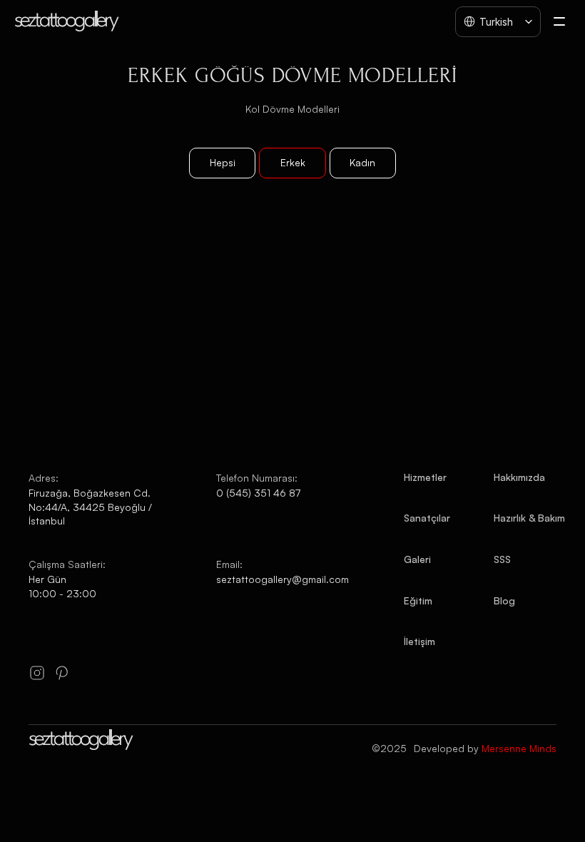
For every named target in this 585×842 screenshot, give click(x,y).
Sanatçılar (427, 518)
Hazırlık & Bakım (529, 518)
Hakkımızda (519, 477)
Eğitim (418, 600)
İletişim (419, 641)
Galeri (417, 559)
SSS (502, 559)
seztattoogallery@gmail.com (282, 579)
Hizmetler (425, 477)
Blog (504, 600)
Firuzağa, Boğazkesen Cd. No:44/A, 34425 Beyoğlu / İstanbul (92, 507)
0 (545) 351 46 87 (258, 493)
